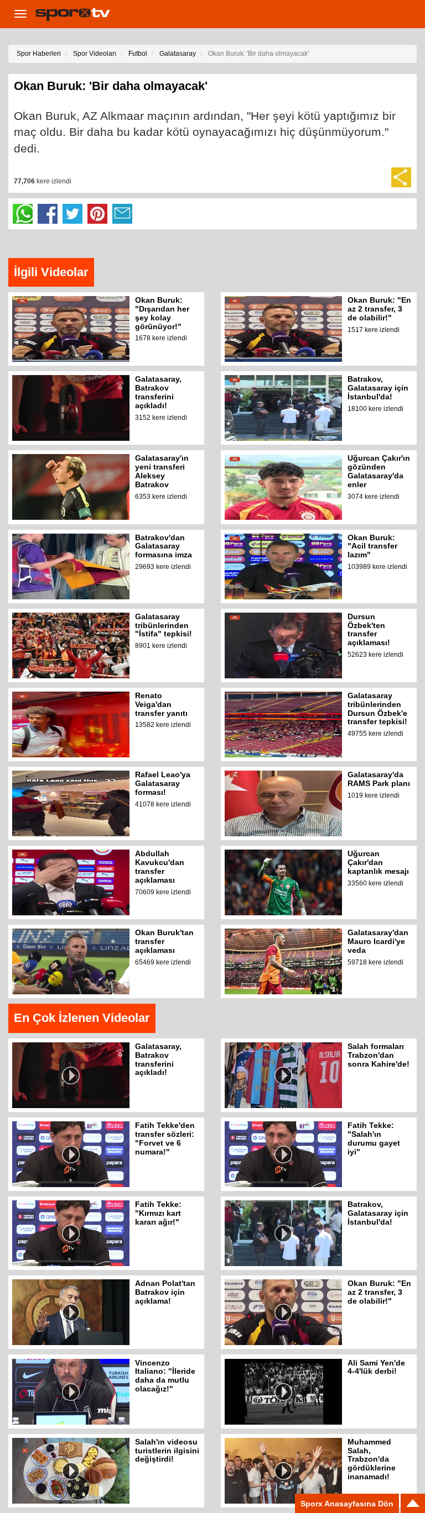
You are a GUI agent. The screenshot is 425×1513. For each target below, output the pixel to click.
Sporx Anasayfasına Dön (346, 1503)
